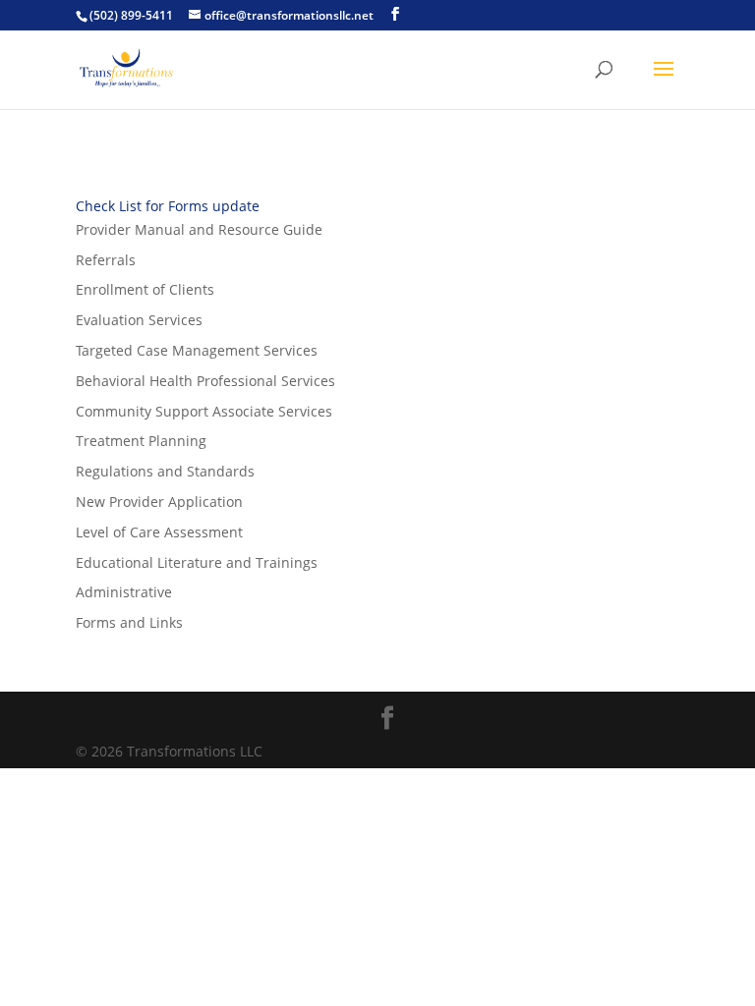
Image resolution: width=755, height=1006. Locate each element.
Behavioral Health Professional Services (205, 380)
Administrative (124, 592)
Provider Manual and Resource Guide (199, 229)
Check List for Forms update (168, 205)
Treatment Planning (141, 440)
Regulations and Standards (165, 471)
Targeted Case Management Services (197, 350)
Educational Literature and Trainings (197, 562)
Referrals (106, 260)
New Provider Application (159, 501)
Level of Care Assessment (159, 532)
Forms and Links (129, 622)
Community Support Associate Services (204, 411)
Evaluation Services (139, 319)
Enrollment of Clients (145, 289)
